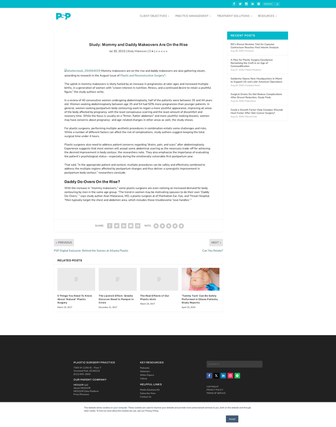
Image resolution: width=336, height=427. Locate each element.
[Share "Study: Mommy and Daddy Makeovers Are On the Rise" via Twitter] (116, 225)
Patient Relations (253, 69)
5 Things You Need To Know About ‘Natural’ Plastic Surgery (74, 299)
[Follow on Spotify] (237, 375)
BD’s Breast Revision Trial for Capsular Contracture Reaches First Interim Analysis (255, 46)
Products (249, 50)
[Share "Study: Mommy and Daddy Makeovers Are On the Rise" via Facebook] (109, 225)
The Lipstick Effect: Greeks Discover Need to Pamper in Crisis (116, 299)
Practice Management (191, 16)
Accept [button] (232, 418)
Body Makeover (137, 51)
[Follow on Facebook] (209, 375)
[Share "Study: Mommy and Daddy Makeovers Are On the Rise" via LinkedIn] (123, 225)
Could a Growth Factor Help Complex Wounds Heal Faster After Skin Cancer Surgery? (257, 111)
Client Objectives (153, 16)
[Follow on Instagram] (230, 375)
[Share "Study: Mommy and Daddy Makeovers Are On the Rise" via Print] (137, 225)
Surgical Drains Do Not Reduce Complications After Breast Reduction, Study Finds (256, 96)
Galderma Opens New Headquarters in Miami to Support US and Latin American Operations (256, 80)
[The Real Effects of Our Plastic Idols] (159, 279)
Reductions (250, 101)
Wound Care (251, 116)
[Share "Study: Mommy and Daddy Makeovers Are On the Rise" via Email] (130, 225)
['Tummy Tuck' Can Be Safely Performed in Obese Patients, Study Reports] (201, 279)
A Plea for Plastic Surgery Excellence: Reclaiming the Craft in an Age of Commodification (252, 63)
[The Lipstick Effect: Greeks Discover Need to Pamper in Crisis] (118, 279)
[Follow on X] (216, 375)
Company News (252, 85)
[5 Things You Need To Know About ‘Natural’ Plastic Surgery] (76, 279)
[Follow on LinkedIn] (223, 375)
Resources (266, 16)
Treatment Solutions (233, 16)
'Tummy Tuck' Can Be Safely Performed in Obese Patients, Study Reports (200, 299)
